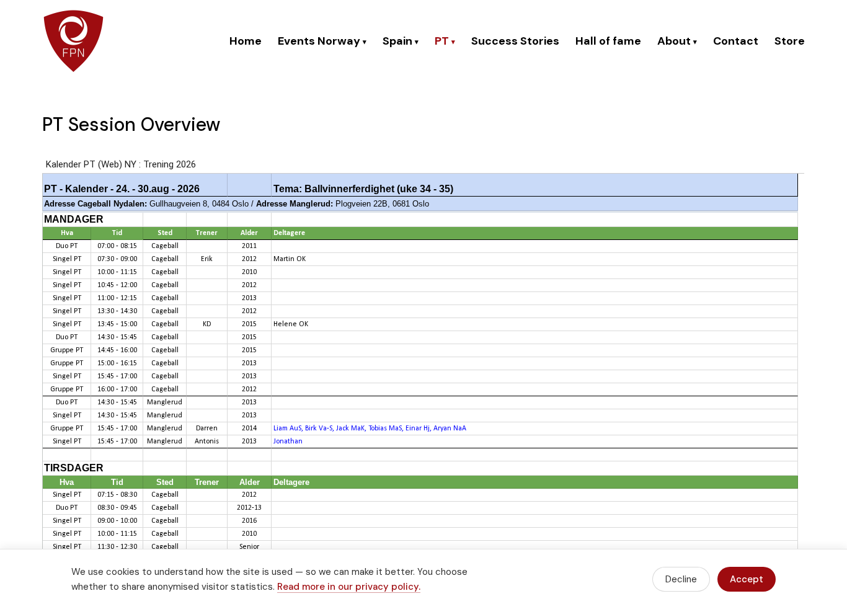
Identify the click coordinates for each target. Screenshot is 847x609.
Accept (746, 579)
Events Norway (322, 40)
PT (445, 40)
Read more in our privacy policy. (348, 586)
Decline (681, 579)
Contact (735, 40)
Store (789, 40)
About (677, 40)
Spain (401, 40)
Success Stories (515, 40)
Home (245, 40)
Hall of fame (608, 40)
